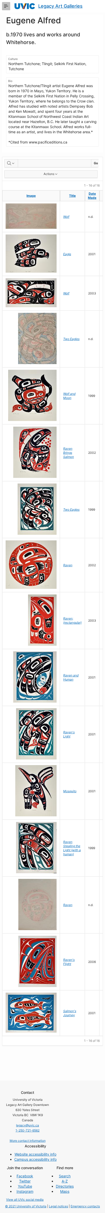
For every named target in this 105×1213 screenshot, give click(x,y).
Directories (65, 1186)
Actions (49, 174)
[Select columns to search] (11, 163)
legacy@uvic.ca (27, 1125)
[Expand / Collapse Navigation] (6, 6)
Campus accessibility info (35, 1159)
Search (65, 1176)
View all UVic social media (25, 1199)
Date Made (92, 196)
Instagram (25, 1191)
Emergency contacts (85, 1206)
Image (31, 196)
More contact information (28, 1141)
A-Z (65, 1181)
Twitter (25, 1181)
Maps (64, 1191)
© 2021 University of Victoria (25, 1206)
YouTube (25, 1186)
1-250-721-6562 (28, 1130)
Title (72, 196)
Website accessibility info (35, 1154)
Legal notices (58, 1206)
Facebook (25, 1176)
